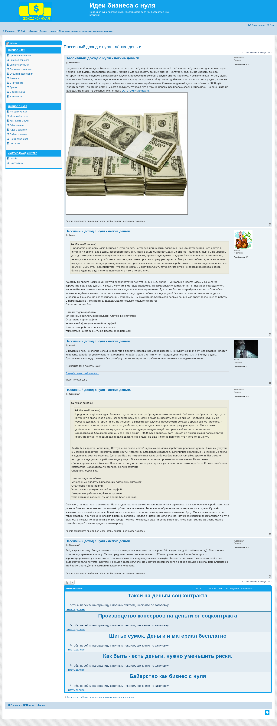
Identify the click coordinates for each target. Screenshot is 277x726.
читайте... (82, 373)
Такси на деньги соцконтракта (167, 595)
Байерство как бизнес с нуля (167, 676)
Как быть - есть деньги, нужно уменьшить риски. (167, 656)
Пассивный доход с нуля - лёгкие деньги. (103, 46)
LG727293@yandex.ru (135, 90)
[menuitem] (270, 25)
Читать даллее (76, 609)
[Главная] (45, 11)
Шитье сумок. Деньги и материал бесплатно (167, 636)
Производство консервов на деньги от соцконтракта (167, 616)
